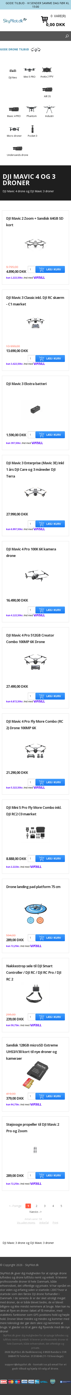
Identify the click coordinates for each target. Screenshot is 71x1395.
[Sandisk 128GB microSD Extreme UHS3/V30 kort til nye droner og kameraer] (35, 1075)
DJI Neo (13, 77)
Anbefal (44, 1222)
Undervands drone (17, 155)
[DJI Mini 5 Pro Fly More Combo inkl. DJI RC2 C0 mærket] (35, 833)
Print (55, 1222)
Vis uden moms (26, 1222)
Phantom (32, 116)
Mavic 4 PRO (14, 116)
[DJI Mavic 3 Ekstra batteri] (35, 409)
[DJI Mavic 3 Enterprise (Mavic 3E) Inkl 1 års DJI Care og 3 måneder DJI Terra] (35, 492)
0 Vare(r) (58, 16)
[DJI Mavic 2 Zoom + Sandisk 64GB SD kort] (35, 244)
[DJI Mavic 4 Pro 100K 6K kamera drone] (35, 576)
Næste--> (35, 1212)
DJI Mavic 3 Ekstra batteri (26, 383)
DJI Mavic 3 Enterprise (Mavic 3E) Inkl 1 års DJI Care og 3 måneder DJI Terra (35, 470)
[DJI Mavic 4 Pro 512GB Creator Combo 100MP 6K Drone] (35, 662)
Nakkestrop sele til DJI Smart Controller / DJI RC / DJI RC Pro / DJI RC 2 (33, 972)
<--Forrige (15, 1206)
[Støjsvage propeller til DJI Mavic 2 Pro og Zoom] (35, 1150)
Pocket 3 (32, 136)
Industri (49, 116)
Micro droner (14, 136)
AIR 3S (47, 96)
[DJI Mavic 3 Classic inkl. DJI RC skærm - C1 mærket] (35, 322)
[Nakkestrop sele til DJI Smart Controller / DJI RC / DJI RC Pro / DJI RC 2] (35, 994)
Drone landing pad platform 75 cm (33, 886)
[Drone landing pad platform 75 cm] (35, 914)
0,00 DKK (55, 24)
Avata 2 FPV (46, 76)
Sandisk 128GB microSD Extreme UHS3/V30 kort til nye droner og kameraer (32, 1052)
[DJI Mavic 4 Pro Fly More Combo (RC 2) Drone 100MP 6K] (35, 751)
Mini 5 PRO (30, 76)
